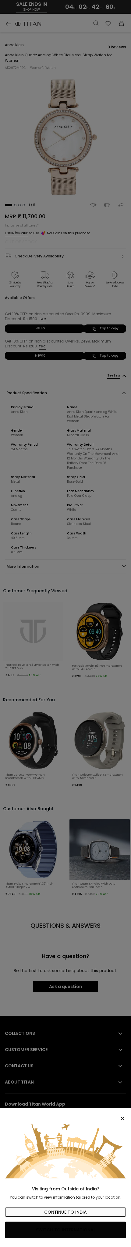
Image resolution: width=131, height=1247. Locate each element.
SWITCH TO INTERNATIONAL (65, 1230)
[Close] (65, 1115)
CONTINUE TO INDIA (65, 1212)
